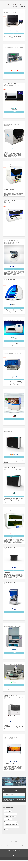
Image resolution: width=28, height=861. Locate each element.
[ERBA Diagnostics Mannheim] (14, 108)
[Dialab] (14, 609)
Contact (14, 33)
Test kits (5, 829)
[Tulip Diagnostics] (14, 533)
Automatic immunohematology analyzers (11, 826)
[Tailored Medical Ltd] (14, 567)
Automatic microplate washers (9, 816)
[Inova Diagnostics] (14, 30)
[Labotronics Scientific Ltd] (14, 454)
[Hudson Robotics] (14, 682)
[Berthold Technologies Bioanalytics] (14, 266)
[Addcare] (14, 493)
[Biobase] (14, 721)
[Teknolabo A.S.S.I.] (14, 649)
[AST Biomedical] (14, 148)
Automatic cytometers (8, 819)
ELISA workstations (7, 811)
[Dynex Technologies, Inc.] (14, 376)
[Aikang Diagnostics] (14, 415)
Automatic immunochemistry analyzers (11, 824)
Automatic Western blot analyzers (10, 821)
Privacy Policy (12, 799)
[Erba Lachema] (14, 337)
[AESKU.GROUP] (14, 304)
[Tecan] (14, 70)
